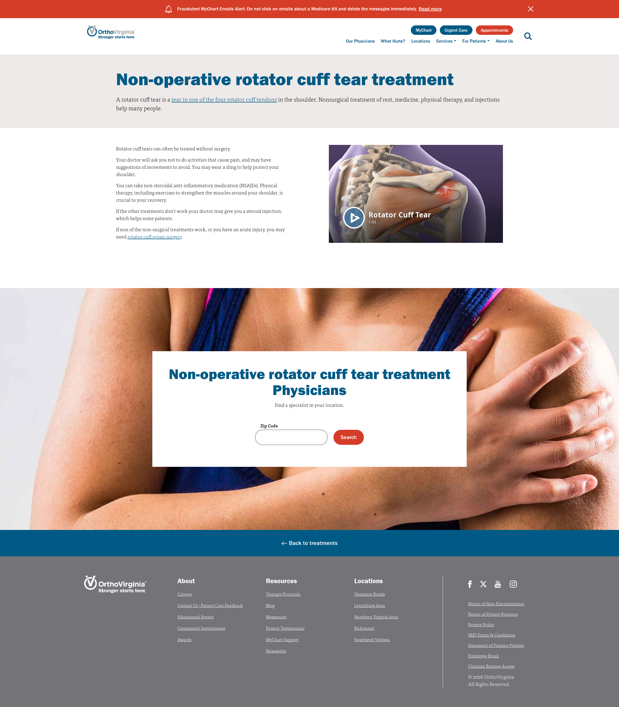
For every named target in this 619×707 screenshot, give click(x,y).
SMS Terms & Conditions (491, 634)
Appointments (494, 30)
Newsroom (276, 616)
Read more (430, 9)
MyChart (424, 30)
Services (444, 41)
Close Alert (530, 9)
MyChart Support (282, 639)
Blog (270, 605)
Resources (281, 581)
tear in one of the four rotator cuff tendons (224, 99)
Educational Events (195, 616)
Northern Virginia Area (376, 616)
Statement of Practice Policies (496, 645)
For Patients (474, 41)
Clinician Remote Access (491, 666)
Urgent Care (456, 30)
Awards (184, 639)
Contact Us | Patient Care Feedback (210, 605)
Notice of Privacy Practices (493, 614)
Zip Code (269, 425)
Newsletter (276, 650)
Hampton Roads (369, 593)
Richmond (364, 628)
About (186, 581)
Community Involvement (201, 628)
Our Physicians (360, 41)
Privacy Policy (481, 624)
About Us (504, 41)
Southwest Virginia (372, 639)
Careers (184, 593)
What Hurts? (393, 41)
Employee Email (483, 655)
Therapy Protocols (283, 593)
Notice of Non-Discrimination (496, 603)
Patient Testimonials (285, 628)
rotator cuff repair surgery (154, 236)
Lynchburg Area (369, 605)
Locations (420, 41)
